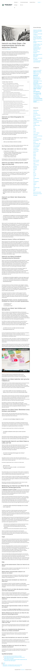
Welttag (35, 100)
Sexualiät (35, 169)
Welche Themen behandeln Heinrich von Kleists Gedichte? (13, 105)
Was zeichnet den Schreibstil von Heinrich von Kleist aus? (12, 103)
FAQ (3, 99)
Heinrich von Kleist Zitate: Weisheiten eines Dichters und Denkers (14, 95)
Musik (34, 157)
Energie (34, 123)
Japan (40, 78)
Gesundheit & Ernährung (37, 135)
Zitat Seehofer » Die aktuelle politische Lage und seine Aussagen (12, 664)
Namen (34, 158)
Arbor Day (35, 111)
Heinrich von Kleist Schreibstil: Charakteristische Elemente (12, 89)
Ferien (34, 128)
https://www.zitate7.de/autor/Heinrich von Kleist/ (13, 656)
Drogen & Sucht (36, 122)
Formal (34, 129)
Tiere (34, 176)
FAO (34, 126)
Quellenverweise (5, 114)
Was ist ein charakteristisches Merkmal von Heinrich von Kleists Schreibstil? (16, 110)
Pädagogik (40, 83)
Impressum (23, 669)
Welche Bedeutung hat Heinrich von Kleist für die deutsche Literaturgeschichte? (13, 108)
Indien (39, 77)
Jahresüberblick (36, 140)
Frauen (34, 131)
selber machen (37, 88)
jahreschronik (36, 78)
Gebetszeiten (35, 134)
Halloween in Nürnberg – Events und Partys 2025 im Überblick (37, 31)
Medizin (34, 155)
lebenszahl (37, 79)
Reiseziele (15, 2)
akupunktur (34, 70)
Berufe (34, 116)
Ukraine (34, 94)
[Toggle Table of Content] (28, 82)
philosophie (35, 82)
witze (41, 100)
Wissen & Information (37, 192)
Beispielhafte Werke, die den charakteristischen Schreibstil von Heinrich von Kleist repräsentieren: (16, 91)
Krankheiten (35, 148)
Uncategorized (36, 181)
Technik (34, 175)
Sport (34, 172)
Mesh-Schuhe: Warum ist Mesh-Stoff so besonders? (37, 55)
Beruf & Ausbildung (36, 115)
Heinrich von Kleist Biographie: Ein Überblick (10, 83)
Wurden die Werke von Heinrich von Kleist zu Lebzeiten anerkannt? (14, 113)
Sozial (34, 170)
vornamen (39, 98)
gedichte (35, 75)
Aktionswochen (36, 110)
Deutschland (38, 71)
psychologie (35, 83)
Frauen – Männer (36, 132)
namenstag (35, 80)
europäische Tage (36, 125)
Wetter (34, 189)
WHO (34, 190)
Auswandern (35, 113)
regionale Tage (36, 164)
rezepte (34, 84)
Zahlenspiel (35, 195)
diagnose (34, 72)
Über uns (21, 4)
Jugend (34, 142)
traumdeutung (37, 93)
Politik (34, 163)
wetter (38, 100)
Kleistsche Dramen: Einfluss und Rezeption (10, 88)
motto (39, 79)
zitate (35, 102)
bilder (34, 71)
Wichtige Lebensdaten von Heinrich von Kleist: (11, 84)
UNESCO (34, 183)
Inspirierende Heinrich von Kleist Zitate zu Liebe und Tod (12, 96)
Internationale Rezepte (24, 2)
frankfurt (37, 74)
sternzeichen (36, 91)
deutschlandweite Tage (37, 120)
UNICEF (34, 184)
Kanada (34, 79)
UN (33, 179)
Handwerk (35, 137)
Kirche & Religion (36, 146)
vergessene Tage (36, 187)
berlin (40, 70)
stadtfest (34, 90)
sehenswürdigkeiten (37, 87)
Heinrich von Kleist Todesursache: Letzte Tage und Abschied (13, 85)
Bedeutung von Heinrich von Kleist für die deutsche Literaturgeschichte (15, 97)
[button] (14, 7)
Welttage (15, 4)
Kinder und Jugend (36, 145)
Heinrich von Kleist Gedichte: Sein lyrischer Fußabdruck (12, 93)
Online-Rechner (36, 161)
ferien (34, 74)
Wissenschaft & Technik (37, 193)
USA (39, 94)
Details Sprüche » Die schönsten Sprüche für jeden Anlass (11, 665)
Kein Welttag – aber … (37, 143)
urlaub (36, 94)
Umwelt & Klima (32, 2)
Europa (40, 72)
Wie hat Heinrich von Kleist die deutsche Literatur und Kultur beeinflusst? (15, 104)
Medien (34, 154)
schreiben (35, 85)
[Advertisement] (23, 16)
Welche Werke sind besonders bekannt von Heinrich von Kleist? (14, 102)
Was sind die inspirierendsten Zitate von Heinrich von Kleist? (13, 106)
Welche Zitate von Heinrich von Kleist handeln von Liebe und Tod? (14, 109)
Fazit (3, 98)
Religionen (35, 167)
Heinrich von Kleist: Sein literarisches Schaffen (10, 86)
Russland (38, 84)
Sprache (39, 2)
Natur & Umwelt (36, 160)
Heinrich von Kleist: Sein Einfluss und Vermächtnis (11, 92)
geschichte (35, 77)
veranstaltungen (36, 95)
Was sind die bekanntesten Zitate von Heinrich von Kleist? (13, 101)
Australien (38, 70)
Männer (34, 152)
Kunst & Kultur (35, 151)
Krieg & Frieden (36, 149)
